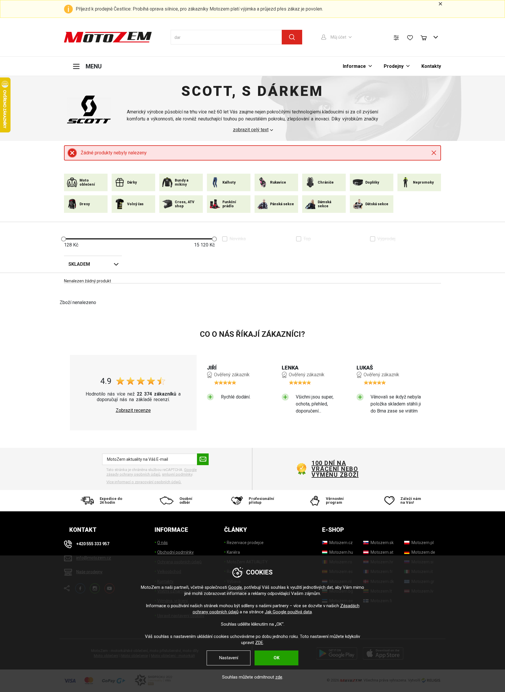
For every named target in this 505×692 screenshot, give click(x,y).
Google (235, 587)
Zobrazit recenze (133, 410)
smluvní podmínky (177, 474)
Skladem (79, 264)
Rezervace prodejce (245, 542)
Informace (354, 66)
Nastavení (228, 657)
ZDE (259, 642)
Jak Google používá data (288, 612)
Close (434, 153)
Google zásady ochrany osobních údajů (151, 472)
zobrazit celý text (251, 129)
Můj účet (338, 37)
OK (276, 657)
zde (278, 677)
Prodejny (394, 66)
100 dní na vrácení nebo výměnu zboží (335, 469)
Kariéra (233, 552)
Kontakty (431, 66)
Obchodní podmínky (175, 552)
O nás (162, 542)
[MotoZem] (108, 37)
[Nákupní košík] (426, 37)
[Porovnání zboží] (396, 37)
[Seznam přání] (410, 37)
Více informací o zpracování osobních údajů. (143, 482)
